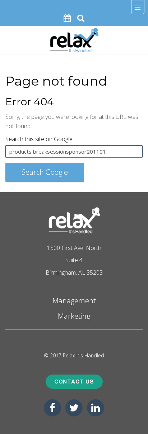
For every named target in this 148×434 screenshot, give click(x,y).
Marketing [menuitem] (74, 315)
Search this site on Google (39, 139)
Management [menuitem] (74, 300)
